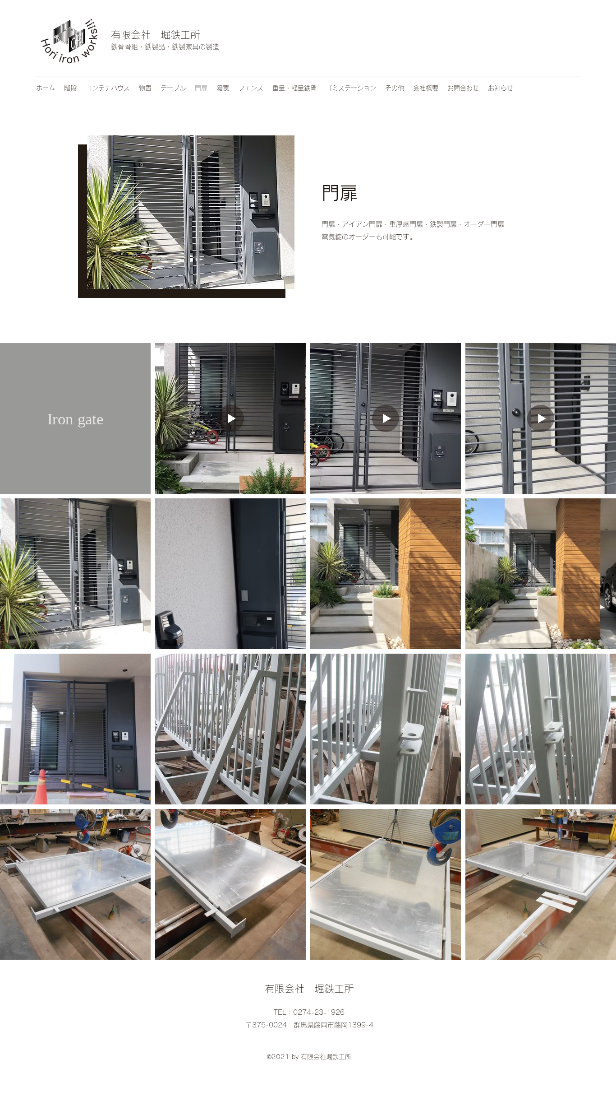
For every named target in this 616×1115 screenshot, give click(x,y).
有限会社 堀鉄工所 (155, 35)
